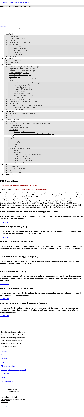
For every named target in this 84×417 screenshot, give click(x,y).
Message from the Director (17, 38)
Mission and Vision (15, 36)
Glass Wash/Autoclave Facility (23, 97)
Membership (9, 58)
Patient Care (9, 174)
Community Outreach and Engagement (13, 370)
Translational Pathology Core (23, 89)
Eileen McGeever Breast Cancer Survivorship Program (26, 105)
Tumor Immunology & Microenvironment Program (24, 67)
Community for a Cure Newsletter (19, 42)
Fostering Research (19, 162)
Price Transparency (7, 381)
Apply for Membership (16, 60)
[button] (3, 26)
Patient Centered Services (21, 156)
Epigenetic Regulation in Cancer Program (22, 69)
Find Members (13, 63)
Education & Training (12, 120)
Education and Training (8, 366)
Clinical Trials (9, 111)
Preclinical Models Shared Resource (24, 95)
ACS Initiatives (13, 130)
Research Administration (21, 48)
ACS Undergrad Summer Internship (24, 132)
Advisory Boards (19, 152)
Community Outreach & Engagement (20, 148)
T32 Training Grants (15, 126)
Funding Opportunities (16, 109)
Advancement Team (15, 172)
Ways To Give (13, 166)
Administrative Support (21, 50)
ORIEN (11, 118)
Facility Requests (19, 54)
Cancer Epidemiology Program (19, 73)
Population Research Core (22, 93)
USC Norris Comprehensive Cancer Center (14, 3)
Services (16, 140)
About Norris (9, 34)
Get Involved (17, 146)
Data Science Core (19, 91)
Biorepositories (14, 103)
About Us (4, 351)
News (15, 144)
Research (8, 65)
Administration (13, 44)
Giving (7, 164)
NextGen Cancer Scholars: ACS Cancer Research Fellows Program (34, 134)
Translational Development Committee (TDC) (23, 101)
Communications (19, 52)
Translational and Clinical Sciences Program (23, 71)
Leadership (12, 40)
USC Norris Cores (14, 81)
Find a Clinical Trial (15, 115)
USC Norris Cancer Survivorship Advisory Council (29, 154)
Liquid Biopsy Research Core (22, 85)
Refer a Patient (18, 142)
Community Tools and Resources (24, 160)
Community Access (11, 136)
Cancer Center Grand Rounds (18, 128)
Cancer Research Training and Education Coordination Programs (29, 124)
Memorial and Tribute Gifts (17, 168)
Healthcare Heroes (15, 170)
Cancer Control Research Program (20, 75)
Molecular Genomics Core (22, 87)
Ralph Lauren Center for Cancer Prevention (22, 138)
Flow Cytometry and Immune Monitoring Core (28, 83)
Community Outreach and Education (25, 158)
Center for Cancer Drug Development (20, 99)
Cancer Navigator (14, 77)
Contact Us (12, 56)
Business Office (18, 46)
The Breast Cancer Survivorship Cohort (26, 107)
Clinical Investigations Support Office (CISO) (22, 79)
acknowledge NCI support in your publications (31, 189)
